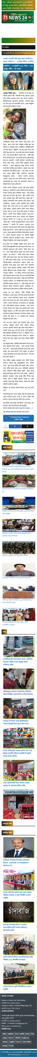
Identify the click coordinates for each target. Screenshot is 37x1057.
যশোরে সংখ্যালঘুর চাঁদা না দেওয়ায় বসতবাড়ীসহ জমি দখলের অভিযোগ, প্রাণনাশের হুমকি (15, 927)
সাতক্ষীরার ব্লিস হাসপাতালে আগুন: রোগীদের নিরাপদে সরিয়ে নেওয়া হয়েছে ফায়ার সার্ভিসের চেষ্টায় (17, 662)
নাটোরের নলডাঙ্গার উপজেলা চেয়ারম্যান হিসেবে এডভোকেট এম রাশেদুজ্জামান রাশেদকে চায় (16, 863)
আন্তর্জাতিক (10, 1034)
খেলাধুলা (4, 1038)
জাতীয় (4, 1034)
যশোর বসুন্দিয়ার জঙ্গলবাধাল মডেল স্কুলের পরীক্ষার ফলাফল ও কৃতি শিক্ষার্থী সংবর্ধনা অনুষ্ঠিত (17, 895)
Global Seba (25, 1055)
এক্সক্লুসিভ (11, 1042)
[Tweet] (27, 426)
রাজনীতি (22, 1034)
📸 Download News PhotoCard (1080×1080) (18, 418)
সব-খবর (11, 1046)
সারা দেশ (11, 1038)
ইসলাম (27, 1034)
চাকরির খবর (25, 1038)
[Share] (15, 426)
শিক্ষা (32, 1034)
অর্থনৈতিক (18, 1038)
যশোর (16, 1034)
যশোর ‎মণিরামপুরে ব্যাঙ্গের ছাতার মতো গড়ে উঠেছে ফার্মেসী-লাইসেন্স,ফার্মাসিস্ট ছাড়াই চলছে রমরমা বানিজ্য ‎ (17, 753)
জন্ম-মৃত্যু (4, 1046)
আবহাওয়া (5, 1042)
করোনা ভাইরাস (27, 1042)
